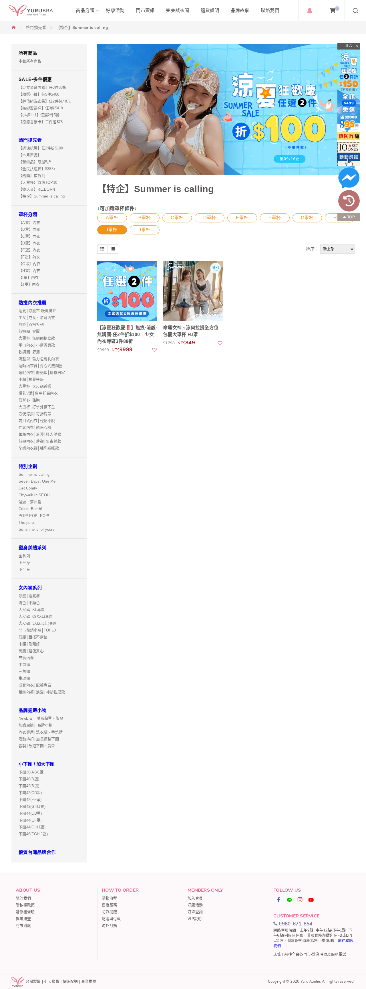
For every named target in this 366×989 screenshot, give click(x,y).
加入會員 (195, 898)
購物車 (337, 8)
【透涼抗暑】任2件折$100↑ (42, 148)
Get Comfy (28, 488)
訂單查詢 (195, 912)
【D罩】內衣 (29, 243)
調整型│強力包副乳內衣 (39, 359)
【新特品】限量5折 (35, 162)
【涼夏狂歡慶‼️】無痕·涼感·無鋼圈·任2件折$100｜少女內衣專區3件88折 (127, 334)
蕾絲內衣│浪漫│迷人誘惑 (40, 434)
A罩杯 (112, 217)
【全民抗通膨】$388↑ (37, 169)
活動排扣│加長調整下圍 (39, 739)
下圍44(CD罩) (30, 813)
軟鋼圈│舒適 (29, 352)
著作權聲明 (25, 912)
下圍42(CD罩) (30, 793)
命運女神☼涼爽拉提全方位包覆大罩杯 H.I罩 (190, 331)
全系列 (24, 556)
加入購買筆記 (154, 350)
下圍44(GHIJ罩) (32, 827)
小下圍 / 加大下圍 (37, 764)
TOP (351, 217)
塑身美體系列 (33, 547)
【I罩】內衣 (29, 277)
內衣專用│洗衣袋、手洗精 (41, 732)
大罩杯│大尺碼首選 (35, 386)
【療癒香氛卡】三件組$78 (41, 122)
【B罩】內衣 (29, 229)
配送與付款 (111, 919)
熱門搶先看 (36, 27)
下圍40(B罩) (29, 779)
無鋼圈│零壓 (29, 331)
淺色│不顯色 (29, 603)
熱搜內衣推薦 (33, 302)
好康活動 (195, 905)
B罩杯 (144, 217)
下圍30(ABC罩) (32, 772)
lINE (289, 900)
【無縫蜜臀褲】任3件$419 (41, 108)
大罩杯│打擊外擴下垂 (37, 407)
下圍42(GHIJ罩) (32, 806)
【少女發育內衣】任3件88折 (43, 87)
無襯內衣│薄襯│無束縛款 (40, 441)
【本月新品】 (30, 155)
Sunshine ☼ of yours (37, 529)
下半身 (24, 569)
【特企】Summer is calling (42, 196)
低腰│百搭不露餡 (33, 637)
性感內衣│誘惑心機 (35, 427)
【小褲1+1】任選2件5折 (39, 115)
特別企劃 (28, 466)
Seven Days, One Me (37, 481)
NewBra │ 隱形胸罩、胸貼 (41, 718)
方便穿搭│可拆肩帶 (35, 414)
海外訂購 (109, 925)
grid (102, 249)
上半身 (24, 562)
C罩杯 (177, 217)
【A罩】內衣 (29, 222)
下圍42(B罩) (29, 786)
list (113, 249)
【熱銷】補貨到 (32, 175)
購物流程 (109, 898)
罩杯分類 (28, 214)
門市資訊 (23, 925)
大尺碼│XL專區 (32, 609)
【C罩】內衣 (29, 236)
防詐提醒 (109, 912)
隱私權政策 (25, 905)
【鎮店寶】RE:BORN (37, 189)
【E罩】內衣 (29, 250)
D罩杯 (209, 217)
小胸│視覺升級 (31, 379)
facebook (278, 900)
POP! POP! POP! (34, 516)
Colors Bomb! (30, 509)
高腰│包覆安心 (31, 651)
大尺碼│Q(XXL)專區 (36, 616)
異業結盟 (23, 919)
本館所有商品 (30, 61)
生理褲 (24, 678)
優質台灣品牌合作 (37, 852)
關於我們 (23, 898)
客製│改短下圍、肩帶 (37, 746)
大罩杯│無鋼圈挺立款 (37, 338)
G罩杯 (307, 217)
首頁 (13, 27)
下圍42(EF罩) (30, 799)
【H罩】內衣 (29, 271)
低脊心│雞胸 (29, 400)
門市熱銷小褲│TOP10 (37, 630)
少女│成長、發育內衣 (37, 317)
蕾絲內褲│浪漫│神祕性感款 (42, 692)
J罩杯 (144, 229)
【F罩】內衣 (29, 257)
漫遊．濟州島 (30, 502)
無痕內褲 (26, 658)
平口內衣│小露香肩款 (37, 345)
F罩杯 (274, 217)
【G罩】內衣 (30, 264)
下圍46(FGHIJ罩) (33, 834)
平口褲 (24, 664)
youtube (311, 900)
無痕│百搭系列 (31, 324)
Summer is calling (34, 474)
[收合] (348, 46)
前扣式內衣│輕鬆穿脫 (37, 421)
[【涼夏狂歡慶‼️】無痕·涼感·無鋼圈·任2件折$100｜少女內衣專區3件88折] (127, 291)
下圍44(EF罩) (30, 820)
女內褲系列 (30, 587)
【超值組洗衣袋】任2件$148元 (45, 101)
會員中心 (309, 10)
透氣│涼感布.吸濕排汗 (37, 311)
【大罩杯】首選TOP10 (38, 182)
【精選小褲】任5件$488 (39, 94)
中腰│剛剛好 (29, 644)
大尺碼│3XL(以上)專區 (38, 623)
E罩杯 (242, 217)
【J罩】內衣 (29, 284)
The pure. (27, 522)
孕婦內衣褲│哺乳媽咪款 (39, 448)
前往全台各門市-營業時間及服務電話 (315, 954)
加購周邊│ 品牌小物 (36, 725)
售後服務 (109, 905)
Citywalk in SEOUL (35, 495)
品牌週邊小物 (33, 710)
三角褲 (24, 671)
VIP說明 (195, 919)
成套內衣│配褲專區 (35, 685)
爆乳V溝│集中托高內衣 (38, 393)
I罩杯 (112, 229)
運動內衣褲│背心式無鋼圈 (41, 366)
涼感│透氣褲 (29, 596)
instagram (300, 900)
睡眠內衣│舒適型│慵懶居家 (42, 372)
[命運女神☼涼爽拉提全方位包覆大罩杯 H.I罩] (193, 291)
